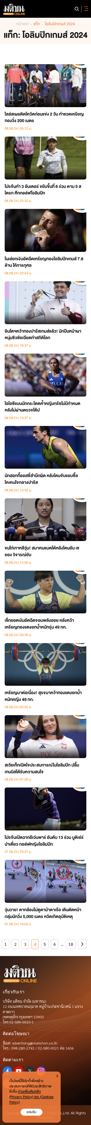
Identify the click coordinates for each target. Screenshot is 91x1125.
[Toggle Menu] (85, 9)
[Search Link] (77, 9)
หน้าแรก (22, 24)
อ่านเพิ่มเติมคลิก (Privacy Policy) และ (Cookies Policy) (31, 1097)
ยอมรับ (31, 1112)
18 (70, 944)
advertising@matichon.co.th (34, 1043)
